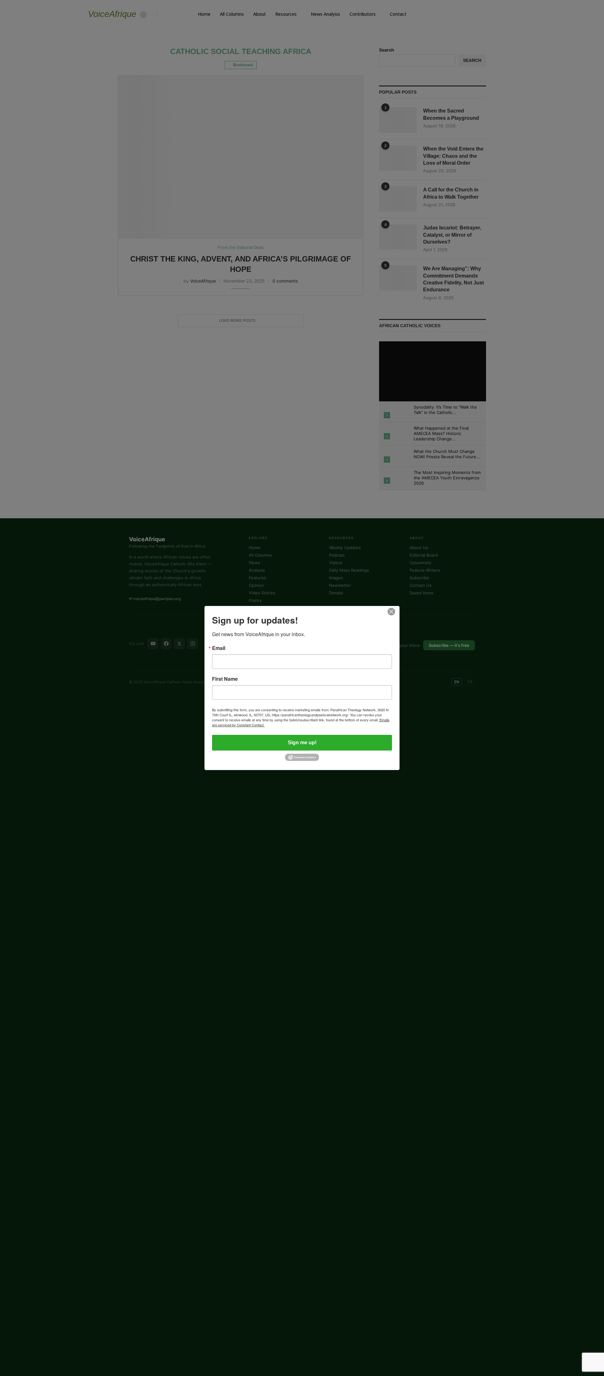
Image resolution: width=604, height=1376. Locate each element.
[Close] (391, 611)
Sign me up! (302, 742)
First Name (225, 678)
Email (218, 648)
